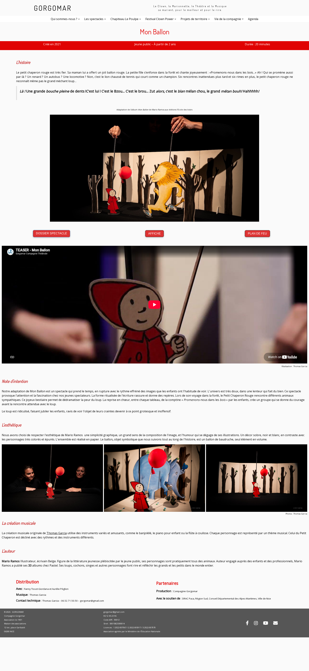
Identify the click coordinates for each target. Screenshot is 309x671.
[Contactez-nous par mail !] (275, 624)
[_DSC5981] (154, 478)
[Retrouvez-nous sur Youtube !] (265, 624)
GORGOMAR (53, 7)
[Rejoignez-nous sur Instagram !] (256, 624)
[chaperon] (256, 478)
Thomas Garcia (56, 533)
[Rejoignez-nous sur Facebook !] (247, 624)
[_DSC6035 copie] (52, 478)
